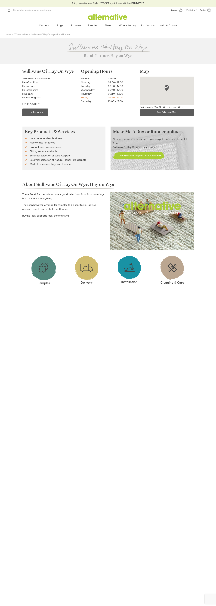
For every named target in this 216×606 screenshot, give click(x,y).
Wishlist (189, 10)
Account (175, 10)
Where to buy (127, 25)
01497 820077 (32, 104)
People (92, 25)
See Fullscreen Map (166, 111)
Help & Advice (169, 25)
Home (8, 34)
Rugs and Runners (61, 164)
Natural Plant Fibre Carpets (70, 159)
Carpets (44, 25)
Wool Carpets (62, 155)
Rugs (60, 25)
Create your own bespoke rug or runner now (139, 155)
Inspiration (148, 25)
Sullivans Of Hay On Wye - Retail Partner (51, 34)
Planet (108, 25)
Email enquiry (35, 112)
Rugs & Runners (116, 3)
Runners (76, 25)
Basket (203, 10)
